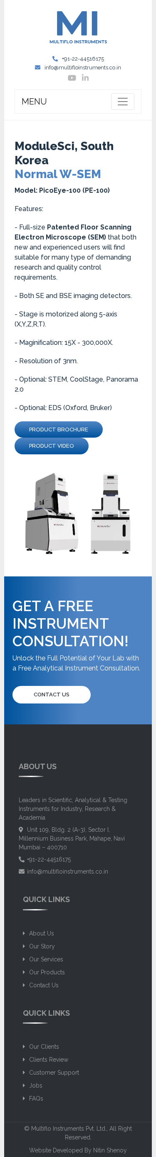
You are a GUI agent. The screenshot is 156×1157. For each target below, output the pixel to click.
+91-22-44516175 (83, 59)
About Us (41, 933)
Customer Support (54, 1072)
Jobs (35, 1085)
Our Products (47, 972)
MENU (34, 102)
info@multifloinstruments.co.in (83, 67)
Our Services (46, 959)
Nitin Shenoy (110, 1150)
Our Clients (44, 1046)
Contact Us (51, 694)
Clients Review (48, 1059)
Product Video (51, 446)
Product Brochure (58, 429)
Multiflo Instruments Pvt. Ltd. (68, 1128)
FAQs (36, 1098)
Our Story (42, 946)
